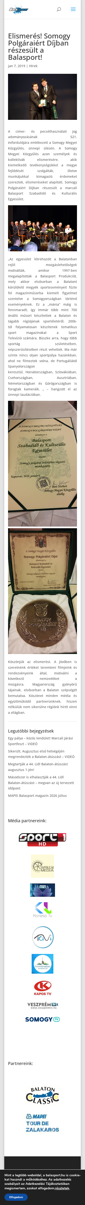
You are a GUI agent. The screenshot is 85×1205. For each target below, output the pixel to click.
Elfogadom (16, 1197)
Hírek (33, 66)
